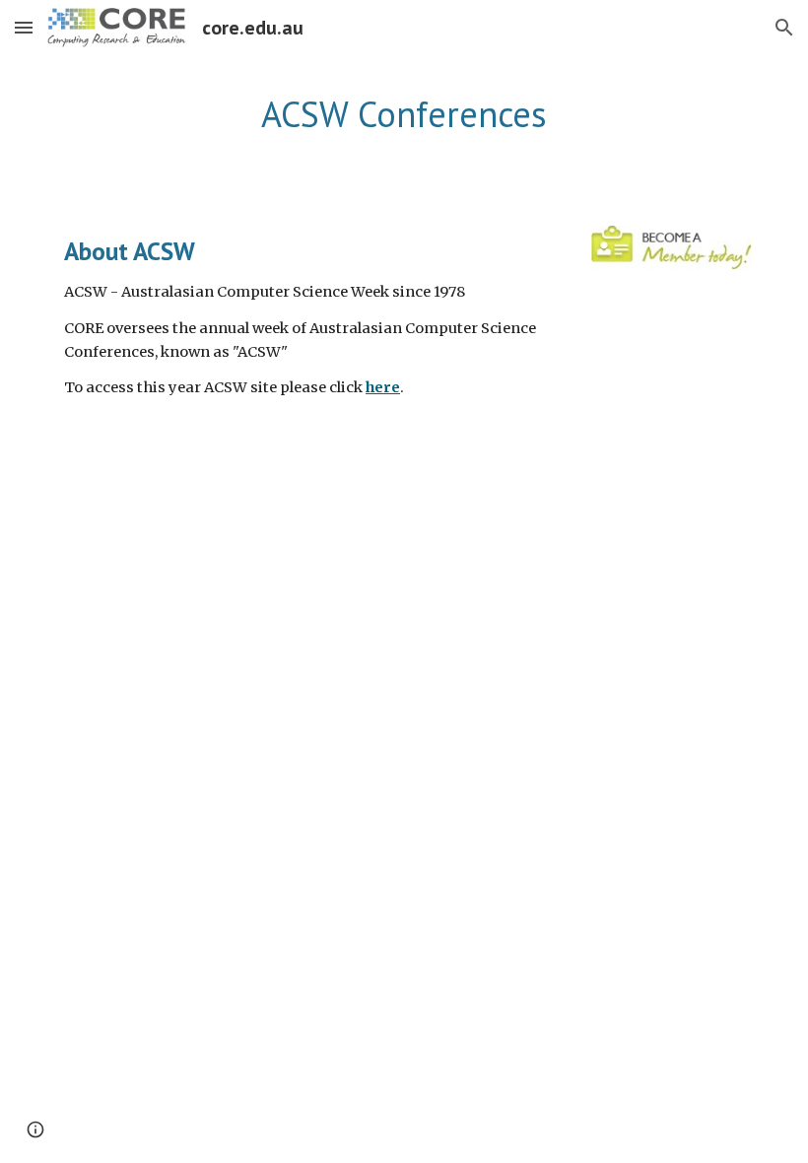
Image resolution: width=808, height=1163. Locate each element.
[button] (23, 27)
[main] (404, 115)
